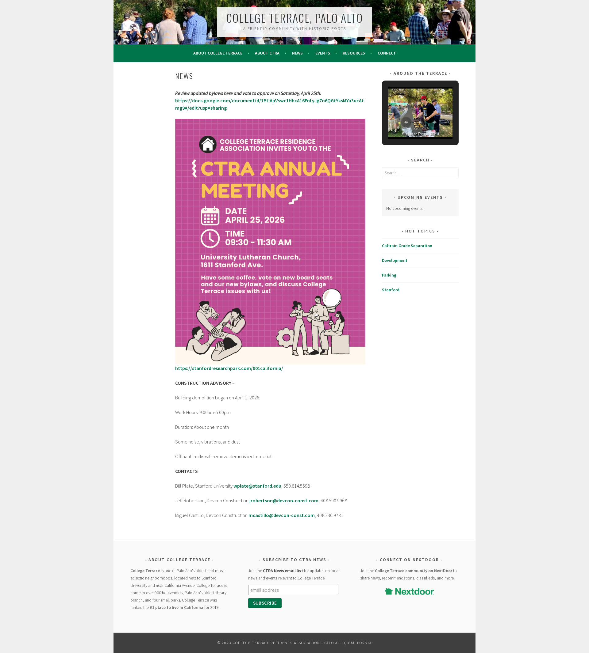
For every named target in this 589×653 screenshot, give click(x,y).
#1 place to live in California (176, 607)
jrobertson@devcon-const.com (283, 500)
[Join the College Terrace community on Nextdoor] (409, 591)
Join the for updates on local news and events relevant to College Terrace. (293, 574)
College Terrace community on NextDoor (413, 570)
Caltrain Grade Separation (407, 245)
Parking (389, 275)
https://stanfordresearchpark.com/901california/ (229, 368)
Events (322, 53)
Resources (354, 53)
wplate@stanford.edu (257, 486)
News (297, 53)
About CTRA (267, 53)
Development (394, 260)
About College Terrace (217, 53)
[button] (406, 122)
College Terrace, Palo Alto (294, 17)
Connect (387, 53)
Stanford (390, 290)
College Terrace (145, 570)
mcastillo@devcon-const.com (281, 515)
